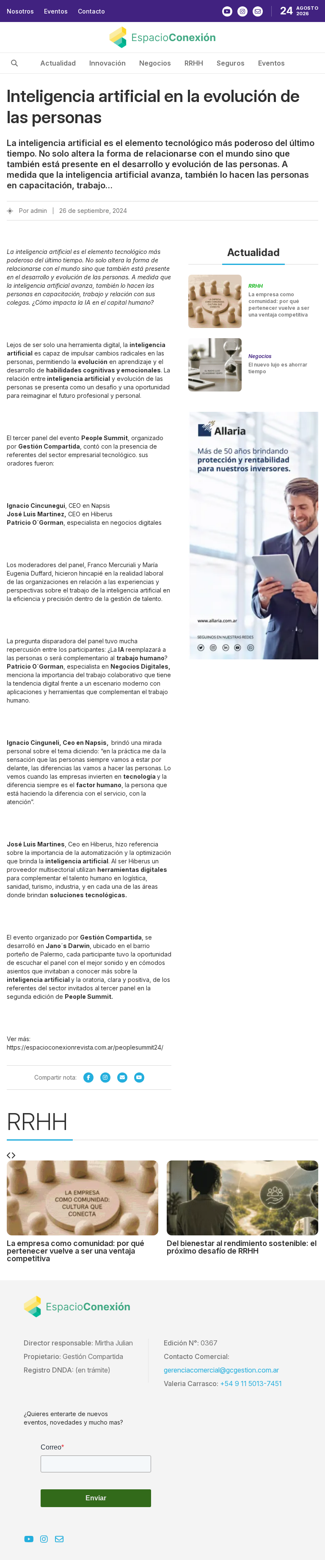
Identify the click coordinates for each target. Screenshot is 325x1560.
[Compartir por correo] (122, 1077)
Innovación (107, 63)
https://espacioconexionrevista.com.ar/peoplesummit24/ (85, 1047)
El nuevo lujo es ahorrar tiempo (277, 368)
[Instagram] (105, 1077)
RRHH (194, 63)
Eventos (56, 11)
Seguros (231, 63)
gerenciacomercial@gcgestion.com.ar (221, 1370)
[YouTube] (139, 1077)
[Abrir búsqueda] (14, 63)
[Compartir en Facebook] (88, 1077)
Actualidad (58, 63)
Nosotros (20, 11)
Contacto (91, 11)
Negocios (155, 63)
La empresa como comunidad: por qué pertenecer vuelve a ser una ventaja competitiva (278, 304)
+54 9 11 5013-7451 (251, 1383)
